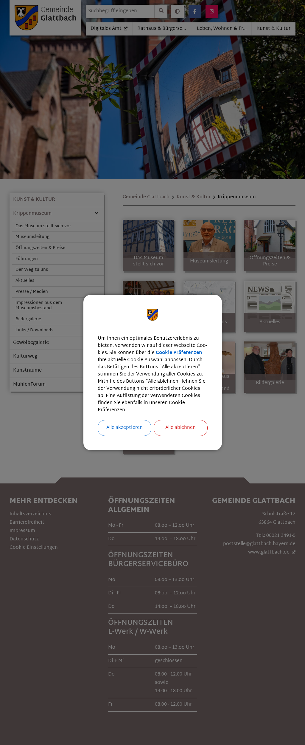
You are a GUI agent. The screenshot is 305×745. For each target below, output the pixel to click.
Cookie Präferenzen (179, 353)
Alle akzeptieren (124, 427)
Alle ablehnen (180, 427)
